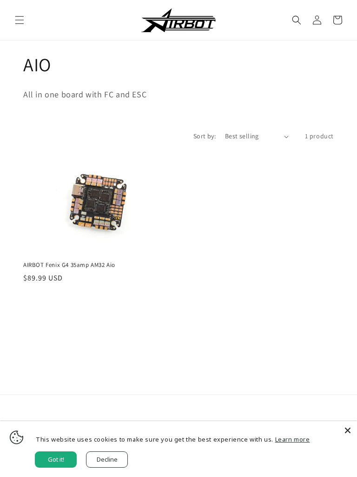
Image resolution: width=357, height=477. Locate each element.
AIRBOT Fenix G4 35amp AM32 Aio (69, 265)
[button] (19, 20)
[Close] (347, 430)
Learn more (292, 439)
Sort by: (204, 136)
